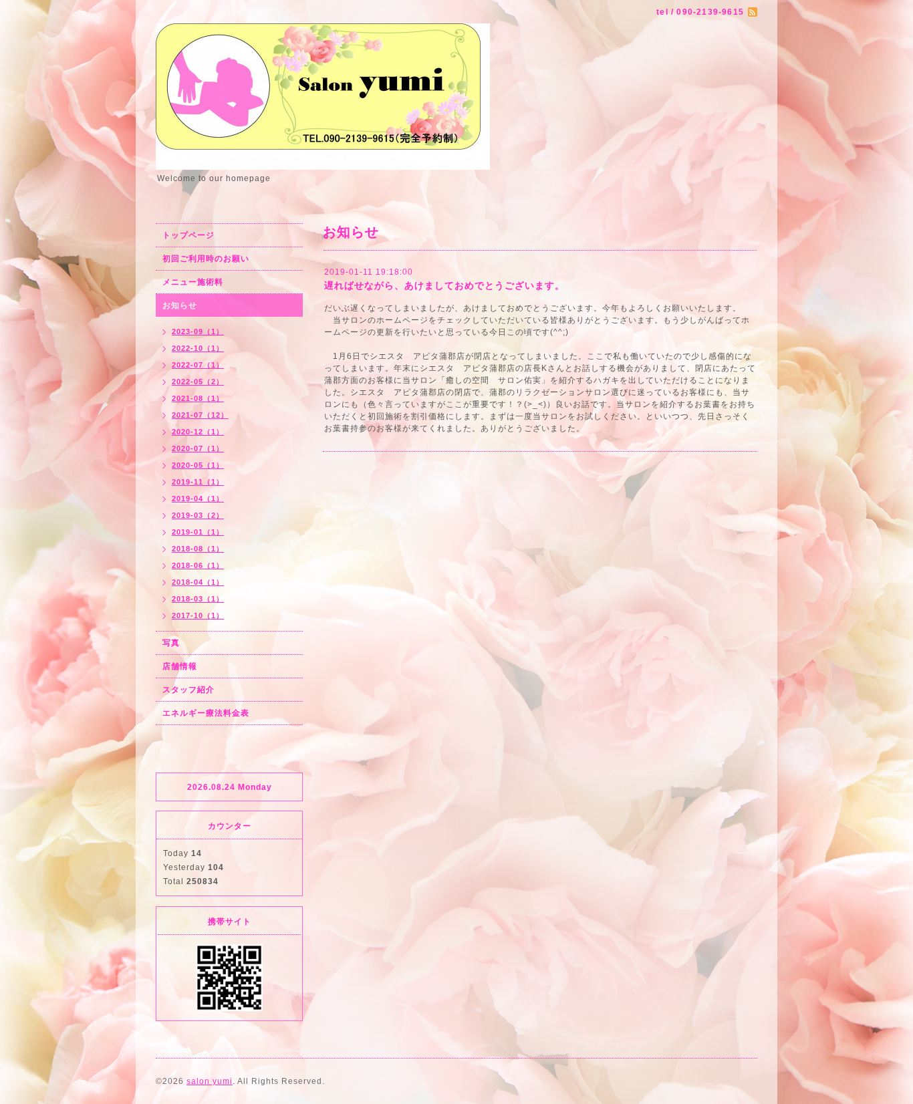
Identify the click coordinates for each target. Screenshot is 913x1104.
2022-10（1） (198, 348)
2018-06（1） (198, 565)
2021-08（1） (198, 398)
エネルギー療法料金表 (205, 713)
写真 (171, 643)
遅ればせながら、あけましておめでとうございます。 (444, 285)
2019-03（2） (198, 515)
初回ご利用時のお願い (205, 258)
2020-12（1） (198, 432)
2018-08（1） (198, 549)
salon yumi (209, 1081)
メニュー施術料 (192, 282)
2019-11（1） (198, 482)
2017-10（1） (198, 615)
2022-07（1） (198, 365)
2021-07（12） (200, 415)
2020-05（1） (198, 465)
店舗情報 (179, 666)
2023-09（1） (198, 331)
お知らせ (179, 305)
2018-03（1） (198, 599)
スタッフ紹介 (188, 689)
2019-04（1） (198, 499)
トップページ (188, 235)
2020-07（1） (198, 448)
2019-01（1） (198, 532)
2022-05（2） (198, 382)
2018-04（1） (198, 582)
